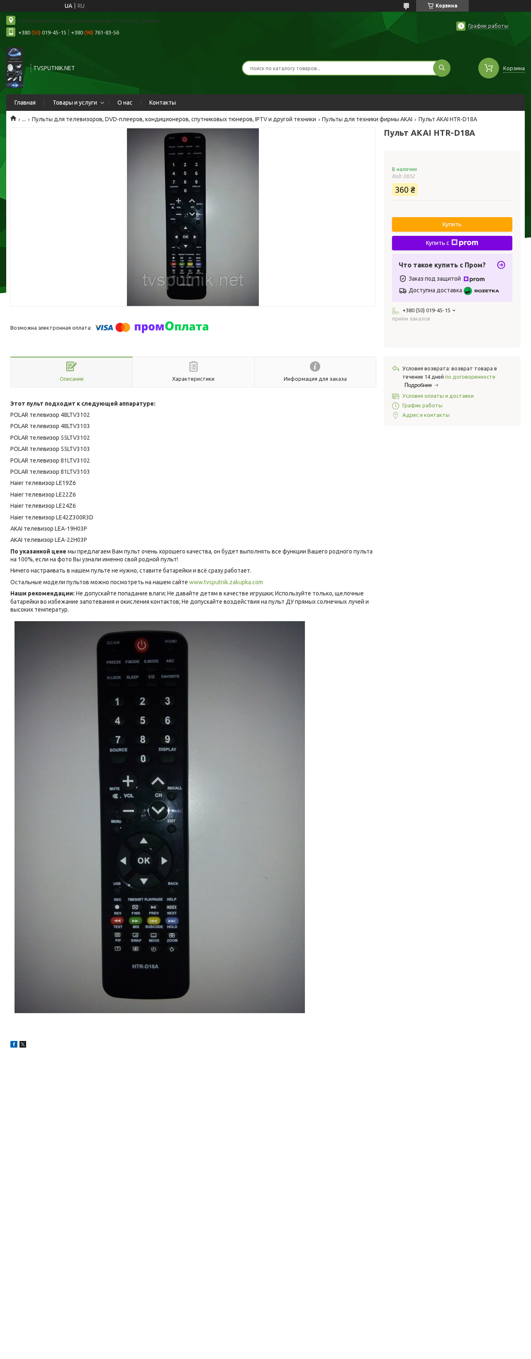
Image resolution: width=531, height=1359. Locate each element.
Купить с (437, 243)
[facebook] (13, 1045)
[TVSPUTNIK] (14, 67)
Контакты (162, 102)
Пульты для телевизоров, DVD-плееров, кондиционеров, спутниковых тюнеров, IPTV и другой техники (174, 119)
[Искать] (442, 68)
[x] (22, 1045)
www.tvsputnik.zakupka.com (226, 582)
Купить (452, 224)
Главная (25, 102)
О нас (124, 102)
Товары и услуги (75, 102)
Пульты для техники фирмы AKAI (367, 119)
